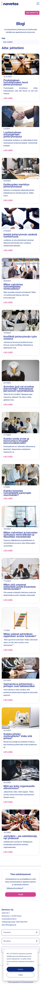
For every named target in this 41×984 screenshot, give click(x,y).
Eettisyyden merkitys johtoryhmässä (16, 185)
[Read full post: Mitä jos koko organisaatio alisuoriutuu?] (20, 770)
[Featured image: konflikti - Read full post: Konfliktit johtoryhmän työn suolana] (20, 321)
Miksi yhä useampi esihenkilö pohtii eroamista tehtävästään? (19, 586)
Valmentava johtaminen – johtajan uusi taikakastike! (19, 685)
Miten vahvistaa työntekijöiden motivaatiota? (13, 286)
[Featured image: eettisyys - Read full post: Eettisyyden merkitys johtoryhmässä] (20, 169)
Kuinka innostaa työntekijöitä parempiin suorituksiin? (17, 493)
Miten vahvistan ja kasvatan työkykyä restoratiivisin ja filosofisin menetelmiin (20, 534)
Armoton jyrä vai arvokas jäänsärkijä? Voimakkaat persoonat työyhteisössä (18, 388)
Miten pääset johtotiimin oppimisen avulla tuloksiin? (19, 635)
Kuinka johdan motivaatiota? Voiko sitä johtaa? (17, 736)
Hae (3, 38)
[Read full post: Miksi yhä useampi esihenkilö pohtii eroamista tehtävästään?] (20, 569)
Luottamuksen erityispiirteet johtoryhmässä (12, 134)
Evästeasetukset (27, 982)
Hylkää (20, 975)
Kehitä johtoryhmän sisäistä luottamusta (20, 235)
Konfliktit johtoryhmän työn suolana (20, 337)
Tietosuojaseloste (14, 982)
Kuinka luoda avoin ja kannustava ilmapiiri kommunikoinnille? (16, 440)
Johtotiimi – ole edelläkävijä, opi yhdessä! (20, 837)
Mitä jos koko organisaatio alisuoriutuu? (19, 787)
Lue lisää (8, 98)
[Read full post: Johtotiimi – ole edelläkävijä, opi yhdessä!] (20, 820)
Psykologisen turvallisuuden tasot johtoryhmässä (15, 82)
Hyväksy (20, 969)
